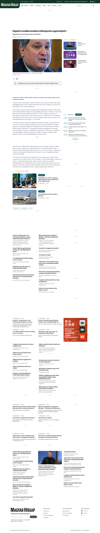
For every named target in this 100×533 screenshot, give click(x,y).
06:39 (65, 130)
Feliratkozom (33, 516)
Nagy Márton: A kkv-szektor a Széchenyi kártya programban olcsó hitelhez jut (48, 179)
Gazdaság (38, 5)
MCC (31, 208)
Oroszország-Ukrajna (71, 48)
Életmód (54, 5)
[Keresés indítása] (90, 5)
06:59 (65, 123)
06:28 (65, 134)
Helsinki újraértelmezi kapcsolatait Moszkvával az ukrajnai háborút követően (77, 135)
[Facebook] (90, 1)
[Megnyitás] (22, 6)
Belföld (26, 5)
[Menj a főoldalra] (10, 4)
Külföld (31, 5)
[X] (95, 1)
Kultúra (68, 66)
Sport (49, 5)
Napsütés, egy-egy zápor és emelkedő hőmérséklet (77, 131)
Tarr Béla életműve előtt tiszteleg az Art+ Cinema (82, 62)
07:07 (65, 118)
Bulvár (60, 5)
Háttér (44, 5)
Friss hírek (25, 1)
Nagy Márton (16, 208)
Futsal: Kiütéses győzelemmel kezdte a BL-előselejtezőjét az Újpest (82, 53)
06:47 (65, 127)
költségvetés (24, 208)
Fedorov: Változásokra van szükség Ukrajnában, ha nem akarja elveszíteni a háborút (82, 46)
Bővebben (75, 138)
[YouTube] (92, 1)
